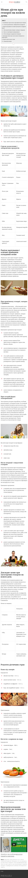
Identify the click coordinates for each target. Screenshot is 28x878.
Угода (2, 871)
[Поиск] (26, 2)
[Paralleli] (14, 2)
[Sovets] (6, 876)
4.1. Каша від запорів (6, 41)
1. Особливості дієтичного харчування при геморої (14, 22)
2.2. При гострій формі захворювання (11, 32)
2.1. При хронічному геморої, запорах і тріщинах (13, 30)
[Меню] (1, 2)
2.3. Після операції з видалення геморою (11, 34)
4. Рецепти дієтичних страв (8, 39)
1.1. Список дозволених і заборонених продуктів (13, 24)
